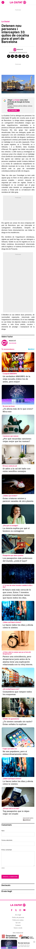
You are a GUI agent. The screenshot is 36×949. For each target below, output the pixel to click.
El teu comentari (7, 850)
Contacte (18, 925)
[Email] (27, 56)
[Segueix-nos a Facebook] (12, 910)
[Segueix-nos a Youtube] (24, 910)
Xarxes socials (18, 928)
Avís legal (18, 915)
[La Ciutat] (18, 2)
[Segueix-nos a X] (16, 910)
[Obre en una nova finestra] (10, 936)
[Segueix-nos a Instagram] (20, 910)
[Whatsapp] (20, 56)
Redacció (20, 49)
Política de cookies (18, 920)
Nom (3, 830)
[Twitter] (12, 56)
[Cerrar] (34, 942)
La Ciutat (6, 21)
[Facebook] (8, 56)
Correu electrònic (7, 840)
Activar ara (12, 110)
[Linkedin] (16, 56)
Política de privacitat (18, 917)
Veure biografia (12, 343)
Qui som (18, 922)
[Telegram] (23, 56)
